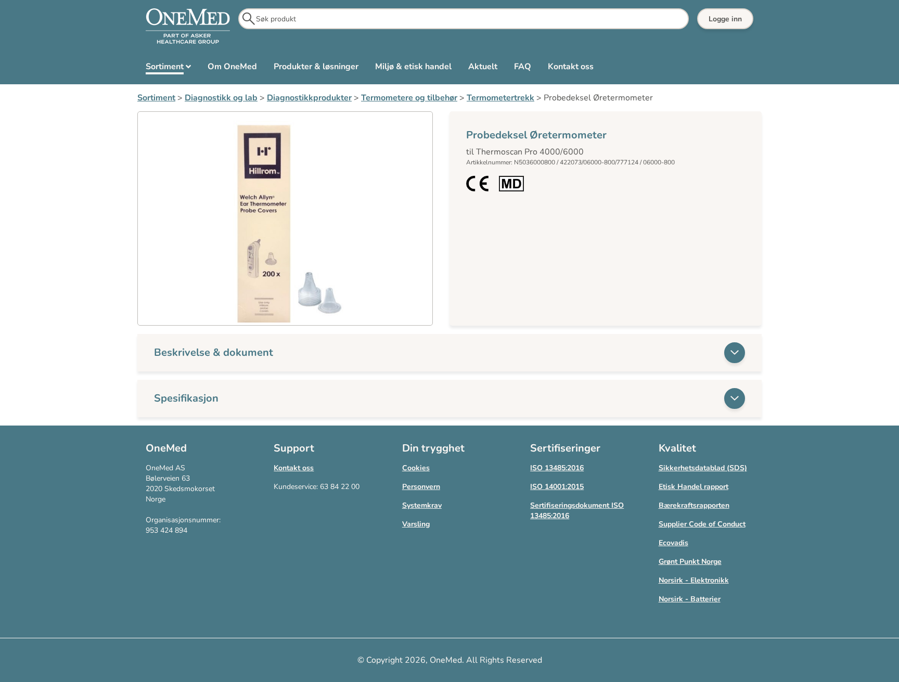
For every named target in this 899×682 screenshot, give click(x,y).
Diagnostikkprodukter (309, 98)
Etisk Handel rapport (693, 487)
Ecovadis (673, 543)
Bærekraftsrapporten (694, 505)
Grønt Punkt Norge (690, 562)
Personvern (421, 487)
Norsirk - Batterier (690, 599)
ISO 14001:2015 (557, 487)
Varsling (416, 524)
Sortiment (156, 98)
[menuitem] (168, 68)
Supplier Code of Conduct (702, 524)
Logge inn (725, 19)
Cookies (416, 468)
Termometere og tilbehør (409, 98)
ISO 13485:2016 (557, 468)
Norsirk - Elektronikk (694, 580)
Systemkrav (422, 505)
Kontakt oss (294, 468)
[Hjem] (188, 26)
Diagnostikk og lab (221, 98)
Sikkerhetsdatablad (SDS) (703, 468)
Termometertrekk (500, 98)
